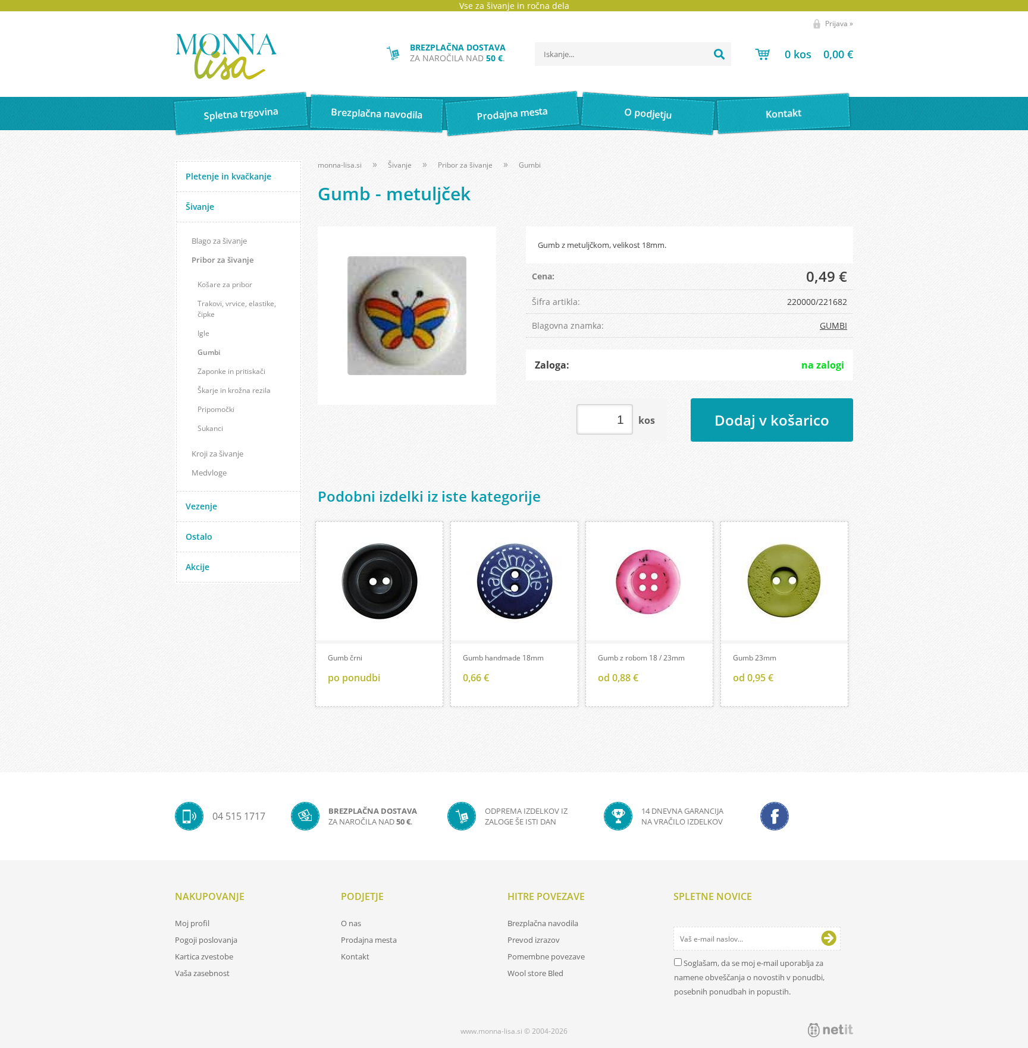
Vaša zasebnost (202, 973)
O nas (351, 923)
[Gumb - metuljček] (407, 315)
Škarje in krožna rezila (234, 390)
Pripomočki (216, 409)
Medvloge (209, 472)
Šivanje (200, 206)
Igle (203, 333)
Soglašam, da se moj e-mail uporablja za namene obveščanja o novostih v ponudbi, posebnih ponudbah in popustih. (749, 977)
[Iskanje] (719, 54)
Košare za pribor (225, 284)
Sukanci (210, 428)
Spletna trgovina (240, 114)
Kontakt (784, 113)
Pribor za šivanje (222, 259)
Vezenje (201, 506)
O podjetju (647, 113)
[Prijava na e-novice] (828, 938)
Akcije (197, 566)
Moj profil (192, 923)
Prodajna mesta (512, 113)
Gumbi (209, 352)
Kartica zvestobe (204, 956)
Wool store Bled (535, 973)
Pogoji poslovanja (206, 939)
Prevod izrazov (533, 939)
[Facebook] (774, 816)
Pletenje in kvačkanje (228, 176)
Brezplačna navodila (377, 113)
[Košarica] (804, 54)
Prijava (839, 23)
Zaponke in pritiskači (231, 371)
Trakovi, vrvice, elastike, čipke (237, 308)
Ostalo (199, 536)
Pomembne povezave (546, 956)
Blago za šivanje (219, 240)
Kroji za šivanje (217, 453)
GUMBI (833, 325)
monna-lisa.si (340, 165)
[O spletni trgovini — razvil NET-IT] (830, 1030)
